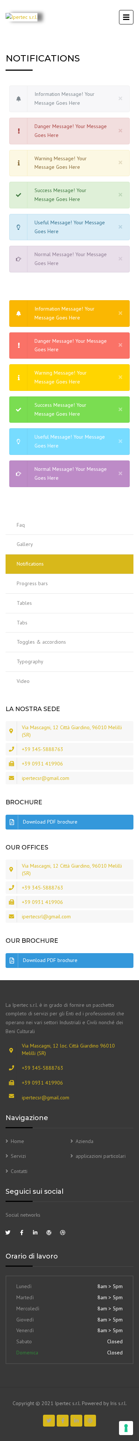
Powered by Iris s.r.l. (104, 1403)
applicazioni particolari (101, 1156)
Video (23, 681)
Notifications (30, 563)
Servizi (18, 1156)
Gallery (25, 544)
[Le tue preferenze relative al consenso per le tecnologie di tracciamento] (126, 1428)
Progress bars (32, 583)
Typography (30, 661)
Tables (24, 603)
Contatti (19, 1171)
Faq (21, 525)
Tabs (22, 622)
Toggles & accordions (41, 642)
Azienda (84, 1141)
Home (17, 1141)
